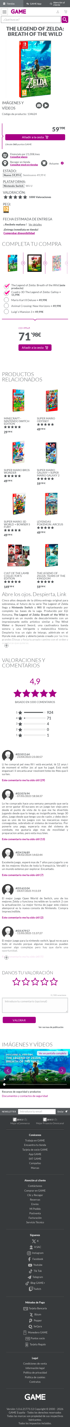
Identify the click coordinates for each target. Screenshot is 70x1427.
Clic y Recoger (35, 1195)
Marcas (35, 1167)
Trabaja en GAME (35, 1140)
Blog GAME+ (37, 1282)
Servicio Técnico (35, 1222)
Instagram (38, 1252)
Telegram (37, 1277)
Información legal (35, 1368)
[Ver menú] (4, 11)
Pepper (37, 1320)
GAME (18, 11)
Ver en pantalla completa (52, 1053)
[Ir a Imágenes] (39, 105)
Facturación (35, 1217)
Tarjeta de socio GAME (35, 1149)
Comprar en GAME (35, 1190)
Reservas (35, 1199)
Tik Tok (37, 1270)
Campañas (35, 1163)
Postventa (35, 1213)
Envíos (35, 1204)
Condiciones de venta (35, 1363)
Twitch (37, 1288)
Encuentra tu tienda (35, 1144)
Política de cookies (35, 1377)
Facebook (37, 1259)
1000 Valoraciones (40, 197)
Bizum (37, 1314)
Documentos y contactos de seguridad (25, 1096)
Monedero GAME (37, 1332)
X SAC (37, 1247)
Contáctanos (35, 1185)
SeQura (37, 1326)
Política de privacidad (35, 1372)
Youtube (37, 1264)
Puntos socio (37, 1338)
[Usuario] (57, 11)
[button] (64, 19)
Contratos (35, 1381)
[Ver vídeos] (46, 105)
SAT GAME (35, 1158)
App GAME (35, 1154)
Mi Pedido (35, 1208)
